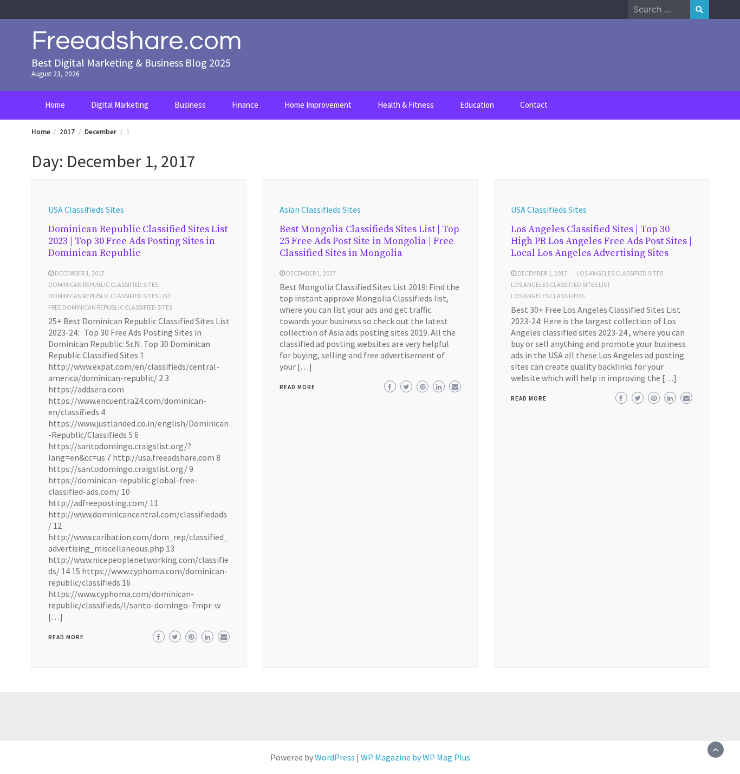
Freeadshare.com (136, 41)
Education (477, 105)
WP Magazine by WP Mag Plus (415, 757)
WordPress (335, 757)
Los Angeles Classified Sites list (561, 284)
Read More (66, 637)
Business (190, 105)
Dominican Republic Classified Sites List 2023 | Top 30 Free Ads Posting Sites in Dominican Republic (138, 241)
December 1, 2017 (80, 273)
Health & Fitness (406, 105)
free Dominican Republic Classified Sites (110, 307)
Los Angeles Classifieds (548, 296)
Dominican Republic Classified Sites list (109, 296)
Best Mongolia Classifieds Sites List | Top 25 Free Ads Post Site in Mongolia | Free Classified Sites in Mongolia (369, 241)
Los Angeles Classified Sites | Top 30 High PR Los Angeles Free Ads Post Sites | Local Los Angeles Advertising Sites (601, 241)
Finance (245, 105)
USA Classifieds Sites (86, 209)
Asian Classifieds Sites (320, 209)
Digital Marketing (119, 105)
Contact (534, 105)
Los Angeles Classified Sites (619, 273)
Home (55, 105)
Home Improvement (318, 105)
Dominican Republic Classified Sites (103, 284)
